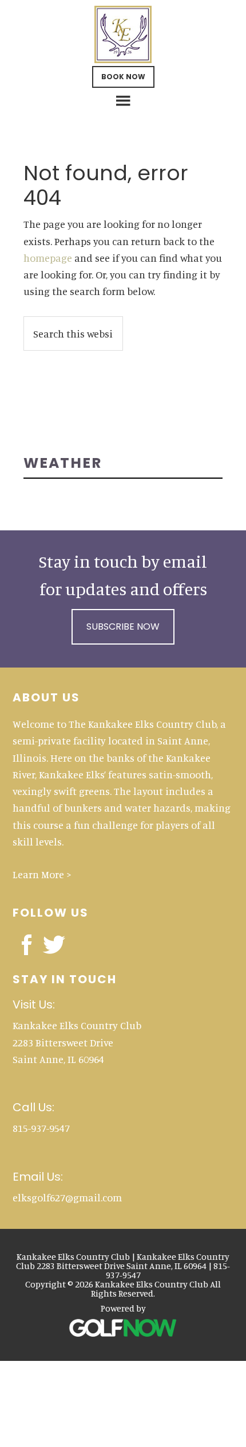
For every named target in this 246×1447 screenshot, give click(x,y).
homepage (47, 257)
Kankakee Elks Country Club (123, 34)
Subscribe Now (123, 626)
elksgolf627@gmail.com (67, 1197)
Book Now (123, 77)
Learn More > (42, 874)
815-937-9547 (41, 1128)
